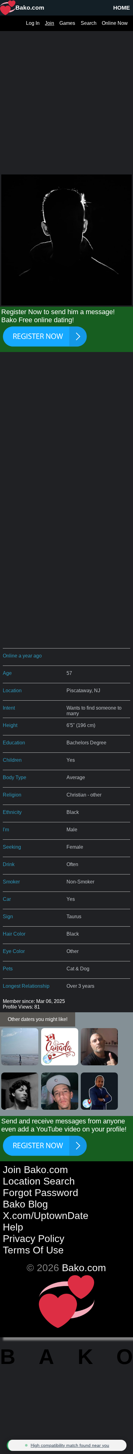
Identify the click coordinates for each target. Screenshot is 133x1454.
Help (13, 1227)
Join (49, 23)
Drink (9, 864)
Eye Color (14, 951)
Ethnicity (12, 812)
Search (89, 23)
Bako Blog (25, 1204)
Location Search (39, 1181)
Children (12, 760)
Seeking (12, 847)
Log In (33, 23)
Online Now (115, 23)
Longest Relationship (26, 986)
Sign (8, 916)
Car (7, 899)
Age (7, 673)
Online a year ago (22, 655)
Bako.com (84, 1267)
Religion (12, 794)
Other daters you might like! (37, 1019)
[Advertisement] (66, 98)
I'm (6, 829)
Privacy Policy (33, 1238)
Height (10, 725)
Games (67, 23)
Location (12, 690)
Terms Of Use (33, 1250)
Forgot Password (40, 1192)
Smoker (11, 881)
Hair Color (14, 934)
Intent (9, 708)
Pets (8, 968)
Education (14, 742)
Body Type (14, 777)
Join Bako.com (35, 1169)
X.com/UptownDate (45, 1215)
